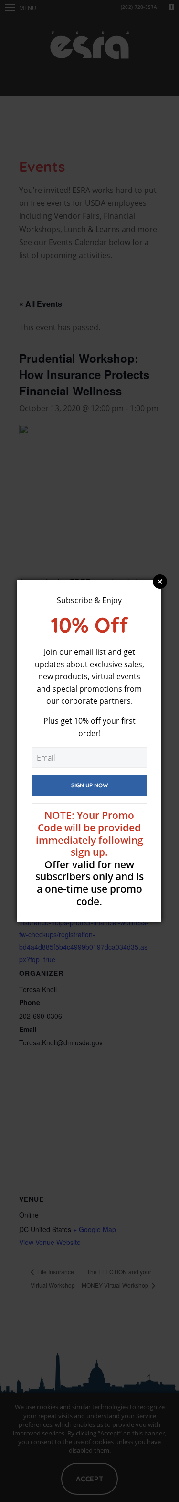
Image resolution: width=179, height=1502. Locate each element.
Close (160, 581)
